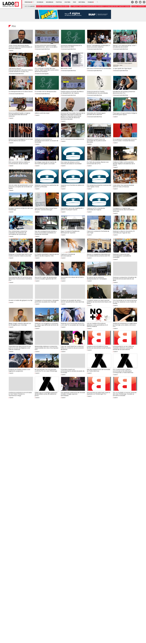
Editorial (82, 2)
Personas (29, 2)
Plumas (91, 2)
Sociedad (40, 2)
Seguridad (49, 2)
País (74, 2)
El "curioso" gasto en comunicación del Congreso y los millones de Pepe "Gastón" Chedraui (71, 6)
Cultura (67, 2)
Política (59, 2)
